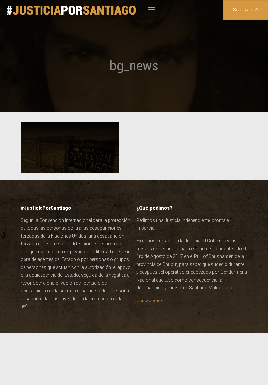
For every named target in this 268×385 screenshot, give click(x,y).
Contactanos (149, 300)
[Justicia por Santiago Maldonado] (71, 10)
